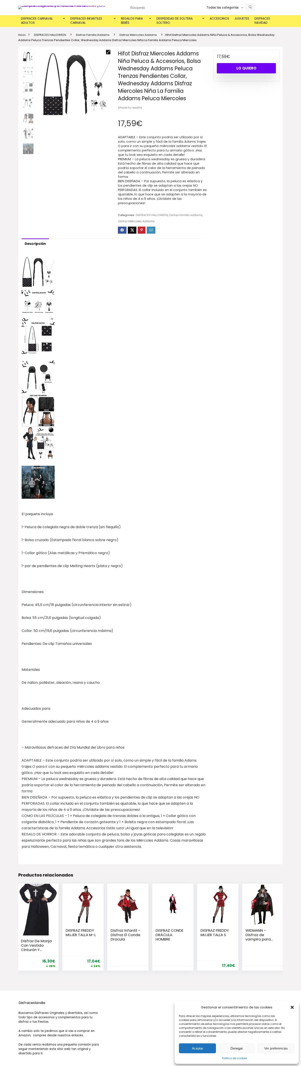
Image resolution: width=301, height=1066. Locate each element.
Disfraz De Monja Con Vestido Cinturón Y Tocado (36, 947)
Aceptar (197, 1048)
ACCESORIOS (219, 18)
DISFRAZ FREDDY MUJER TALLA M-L (81, 932)
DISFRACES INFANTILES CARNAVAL (86, 20)
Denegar (236, 1048)
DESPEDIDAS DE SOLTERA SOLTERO (174, 20)
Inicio (22, 35)
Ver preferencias (276, 1048)
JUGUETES (241, 18)
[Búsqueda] (250, 7)
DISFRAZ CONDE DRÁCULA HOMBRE (169, 935)
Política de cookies (234, 1058)
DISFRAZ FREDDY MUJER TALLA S (215, 932)
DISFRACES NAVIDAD (262, 20)
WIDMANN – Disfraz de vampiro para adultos (258, 937)
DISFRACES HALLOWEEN (50, 35)
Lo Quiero (246, 68)
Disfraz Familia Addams (93, 35)
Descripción (35, 243)
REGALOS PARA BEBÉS (132, 20)
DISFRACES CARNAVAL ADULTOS (37, 20)
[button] (292, 1007)
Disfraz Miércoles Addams (138, 35)
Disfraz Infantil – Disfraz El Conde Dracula (125, 935)
